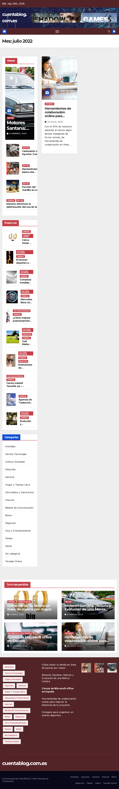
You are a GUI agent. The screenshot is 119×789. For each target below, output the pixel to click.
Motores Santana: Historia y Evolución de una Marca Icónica (88, 609)
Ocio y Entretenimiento (18, 530)
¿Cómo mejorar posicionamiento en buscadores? (22, 320)
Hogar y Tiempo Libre (17, 484)
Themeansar (8, 781)
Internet (9, 500)
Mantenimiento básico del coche (31, 172)
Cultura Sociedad (21, 252)
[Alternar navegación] (57, 31)
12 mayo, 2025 (17, 615)
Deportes (27, 334)
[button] (109, 31)
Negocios (23, 361)
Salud (8, 546)
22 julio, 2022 (55, 122)
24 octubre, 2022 (19, 646)
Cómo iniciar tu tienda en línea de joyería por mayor (29, 607)
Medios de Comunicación (19, 507)
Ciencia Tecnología (16, 454)
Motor (10, 118)
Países (8, 538)
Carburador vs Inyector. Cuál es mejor (30, 154)
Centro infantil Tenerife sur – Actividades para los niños (17, 387)
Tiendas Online (26, 236)
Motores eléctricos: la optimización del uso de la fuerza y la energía (21, 207)
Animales (10, 446)
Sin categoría (12, 553)
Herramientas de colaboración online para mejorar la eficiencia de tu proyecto (58, 118)
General (10, 200)
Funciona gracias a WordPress (16, 778)
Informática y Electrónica (19, 492)
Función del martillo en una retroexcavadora (31, 190)
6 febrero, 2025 (18, 133)
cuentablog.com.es (24, 763)
